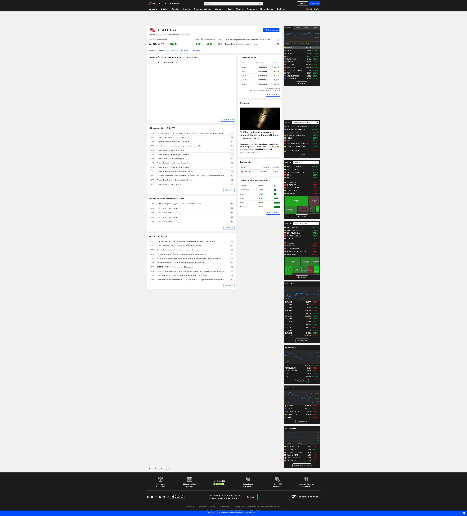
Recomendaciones (202, 9)
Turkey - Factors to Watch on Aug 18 (168, 208)
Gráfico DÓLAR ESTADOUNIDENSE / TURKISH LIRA (174, 58)
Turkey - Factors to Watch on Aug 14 (168, 213)
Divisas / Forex (290, 284)
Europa (297, 28)
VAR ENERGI (291, 254)
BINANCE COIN (292, 414)
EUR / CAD (288, 322)
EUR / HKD (288, 330)
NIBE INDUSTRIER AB (294, 230)
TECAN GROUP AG (293, 249)
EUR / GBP (288, 305)
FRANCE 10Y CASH (294, 458)
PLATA (287, 374)
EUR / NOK (288, 316)
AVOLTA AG (290, 243)
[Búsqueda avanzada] (260, 3)
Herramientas (266, 9)
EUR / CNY (288, 327)
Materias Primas (302, 381)
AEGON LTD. (291, 246)
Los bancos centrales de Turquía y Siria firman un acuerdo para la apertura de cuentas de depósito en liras (191, 176)
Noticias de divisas (158, 236)
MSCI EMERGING (293, 76)
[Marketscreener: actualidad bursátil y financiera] (163, 3)
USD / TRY (247, 172)
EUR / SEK (288, 313)
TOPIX (289, 73)
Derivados (196, 51)
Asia (315, 28)
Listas (230, 9)
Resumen (152, 51)
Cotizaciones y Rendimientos (254, 180)
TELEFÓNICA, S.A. (293, 188)
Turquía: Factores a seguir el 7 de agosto (170, 159)
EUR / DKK (288, 319)
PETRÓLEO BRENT (291, 371)
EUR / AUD (288, 325)
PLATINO (288, 376)
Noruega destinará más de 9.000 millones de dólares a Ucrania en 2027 (181, 263)
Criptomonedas (290, 388)
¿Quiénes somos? (224, 507)
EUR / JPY (288, 336)
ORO (286, 365)
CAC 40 (289, 53)
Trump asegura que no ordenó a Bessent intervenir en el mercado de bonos (182, 275)
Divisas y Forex (302, 340)
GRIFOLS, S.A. (292, 182)
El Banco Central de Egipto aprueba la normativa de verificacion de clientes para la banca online (189, 258)
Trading (239, 9)
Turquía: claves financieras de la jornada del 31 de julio (175, 171)
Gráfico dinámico (227, 119)
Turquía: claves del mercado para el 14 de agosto (173, 142)
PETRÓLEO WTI (290, 368)
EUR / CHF (288, 308)
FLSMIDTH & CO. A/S (294, 236)
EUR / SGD (288, 333)
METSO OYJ (291, 239)
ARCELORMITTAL (293, 169)
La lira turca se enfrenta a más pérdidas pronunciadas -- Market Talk (179, 146)
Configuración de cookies (206, 507)
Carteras (219, 9)
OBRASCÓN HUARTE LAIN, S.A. (298, 146)
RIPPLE (289, 417)
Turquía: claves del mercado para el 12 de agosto (173, 154)
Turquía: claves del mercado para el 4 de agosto (173, 163)
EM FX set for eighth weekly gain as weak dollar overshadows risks (179, 204)
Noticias (164, 9)
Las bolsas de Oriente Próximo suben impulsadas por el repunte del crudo (181, 254)
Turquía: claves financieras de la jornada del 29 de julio (175, 180)
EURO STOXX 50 (292, 59)
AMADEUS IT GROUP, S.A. (296, 172)
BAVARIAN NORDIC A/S (295, 227)
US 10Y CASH (291, 449)
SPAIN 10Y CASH (293, 447)
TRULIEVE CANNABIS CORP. (297, 127)
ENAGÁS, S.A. (291, 185)
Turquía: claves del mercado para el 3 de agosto (173, 167)
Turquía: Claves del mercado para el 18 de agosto (241, 44)
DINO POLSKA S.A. (293, 233)
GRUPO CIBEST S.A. (294, 132)
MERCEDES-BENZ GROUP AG (297, 144)
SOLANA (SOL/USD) (294, 411)
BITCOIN (290, 406)
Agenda (186, 9)
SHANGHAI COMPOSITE (295, 70)
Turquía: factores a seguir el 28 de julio (169, 184)
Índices (289, 28)
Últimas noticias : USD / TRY (162, 128)
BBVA (289, 141)
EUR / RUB (288, 310)
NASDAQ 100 (291, 67)
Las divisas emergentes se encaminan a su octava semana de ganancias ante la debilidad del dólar (248, 40)
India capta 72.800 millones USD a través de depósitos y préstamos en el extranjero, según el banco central (191, 271)
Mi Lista (287, 122)
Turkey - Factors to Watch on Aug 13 (168, 217)
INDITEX (290, 178)
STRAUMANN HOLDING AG (296, 251)
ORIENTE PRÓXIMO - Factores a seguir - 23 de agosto (175, 267)
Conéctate (302, 3)
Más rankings (301, 216)
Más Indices (302, 83)
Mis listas (302, 155)
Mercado (153, 9)
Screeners (252, 9)
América (306, 28)
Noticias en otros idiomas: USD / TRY (166, 199)
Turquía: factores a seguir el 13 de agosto (170, 150)
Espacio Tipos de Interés (302, 465)
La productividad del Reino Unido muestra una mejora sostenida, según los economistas (186, 241)
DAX (288, 56)
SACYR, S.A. (291, 193)
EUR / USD (288, 302)
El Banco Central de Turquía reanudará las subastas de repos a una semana (182, 250)
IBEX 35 (289, 48)
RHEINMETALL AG (293, 151)
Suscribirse (314, 3)
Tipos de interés (290, 428)
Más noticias (229, 190)
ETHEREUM (291, 409)
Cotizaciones (163, 51)
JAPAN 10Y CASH (293, 455)
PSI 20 (289, 50)
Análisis (175, 9)
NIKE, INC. (290, 138)
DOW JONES (291, 65)
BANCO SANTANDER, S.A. (296, 135)
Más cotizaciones (273, 94)
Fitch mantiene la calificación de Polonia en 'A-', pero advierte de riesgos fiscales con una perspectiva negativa (191, 280)
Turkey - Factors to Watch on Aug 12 (168, 222)
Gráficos (174, 51)
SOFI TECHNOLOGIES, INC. (296, 129)
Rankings (281, 9)
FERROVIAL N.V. (292, 191)
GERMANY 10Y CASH (294, 452)
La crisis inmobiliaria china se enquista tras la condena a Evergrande (179, 246)
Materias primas (290, 347)
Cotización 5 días (248, 58)
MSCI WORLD (291, 79)
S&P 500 (290, 62)
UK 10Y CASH (291, 461)
